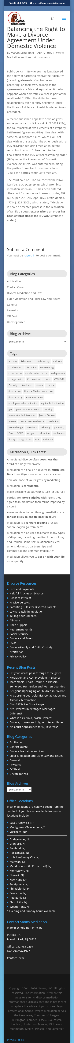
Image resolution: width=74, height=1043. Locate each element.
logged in (29, 255)
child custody (43, 361)
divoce (39, 385)
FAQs (13, 643)
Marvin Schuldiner (22, 53)
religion (31, 433)
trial (37, 439)
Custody (13, 385)
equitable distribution (52, 403)
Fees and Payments (22, 589)
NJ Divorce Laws (20, 602)
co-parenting (47, 367)
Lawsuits (12, 310)
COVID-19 (59, 379)
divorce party (15, 397)
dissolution (26, 385)
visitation (48, 439)
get (10, 409)
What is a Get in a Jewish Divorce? (31, 718)
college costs (58, 373)
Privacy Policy (18, 656)
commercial (15, 551)
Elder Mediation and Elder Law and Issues (34, 299)
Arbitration (14, 281)
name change (16, 427)
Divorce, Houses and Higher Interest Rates (36, 722)
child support (15, 367)
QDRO (20, 433)
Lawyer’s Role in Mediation (26, 611)
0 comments (42, 57)
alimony (13, 361)
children (57, 361)
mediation (53, 421)
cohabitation (15, 373)
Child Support (18, 625)
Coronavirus (33, 379)
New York (32, 427)
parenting (59, 427)
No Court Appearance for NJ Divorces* (34, 727)
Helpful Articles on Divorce (26, 593)
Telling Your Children (23, 616)
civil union (31, 367)
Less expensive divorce (32, 421)
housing (48, 409)
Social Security (19, 634)
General (12, 304)
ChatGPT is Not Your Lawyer (27, 704)
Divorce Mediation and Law (24, 293)
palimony (45, 427)
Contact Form (15, 958)
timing (12, 439)
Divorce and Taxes (21, 638)
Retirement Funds (21, 629)
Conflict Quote (16, 287)
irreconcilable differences (22, 415)
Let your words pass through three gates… (36, 673)
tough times (25, 439)
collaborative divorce (36, 373)
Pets (11, 433)
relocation (44, 433)
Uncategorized (16, 322)
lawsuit (12, 421)
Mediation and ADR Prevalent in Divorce (35, 677)
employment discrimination (23, 403)
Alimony (15, 620)
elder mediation (34, 397)
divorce (50, 385)
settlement (59, 433)
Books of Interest (20, 598)
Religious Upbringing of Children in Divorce (37, 691)
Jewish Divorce (47, 415)
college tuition (16, 379)
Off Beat (12, 316)
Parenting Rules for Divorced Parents (33, 607)
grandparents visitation (28, 409)
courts (47, 379)
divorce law (14, 391)
